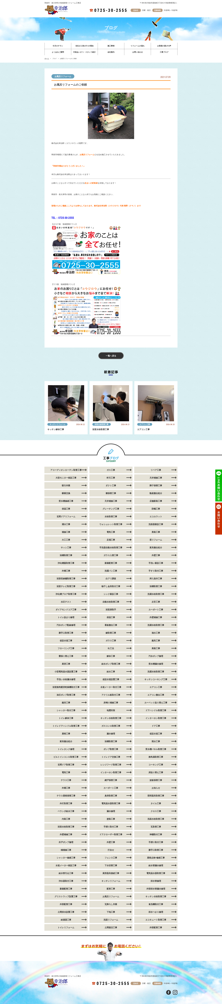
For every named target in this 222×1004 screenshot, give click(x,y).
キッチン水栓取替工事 (110, 718)
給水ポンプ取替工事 (111, 664)
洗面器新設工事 (156, 524)
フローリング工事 (66, 648)
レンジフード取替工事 (110, 764)
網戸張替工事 (111, 780)
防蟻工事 (156, 508)
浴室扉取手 (111, 609)
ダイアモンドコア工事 (66, 609)
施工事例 (111, 46)
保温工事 (66, 508)
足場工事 (111, 540)
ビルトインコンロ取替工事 (66, 757)
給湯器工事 (66, 919)
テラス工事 (66, 780)
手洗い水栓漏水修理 (66, 679)
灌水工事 (66, 524)
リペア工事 (156, 470)
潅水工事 (156, 633)
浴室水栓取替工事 (101, 424)
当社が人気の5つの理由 (84, 46)
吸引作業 (66, 485)
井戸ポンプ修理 (66, 842)
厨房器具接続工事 (111, 873)
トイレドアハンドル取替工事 (66, 726)
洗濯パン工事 (111, 571)
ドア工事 (156, 726)
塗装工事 (111, 819)
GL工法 (111, 648)
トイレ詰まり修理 (66, 617)
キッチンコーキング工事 (155, 679)
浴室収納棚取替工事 (66, 578)
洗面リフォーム (111, 919)
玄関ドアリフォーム (66, 516)
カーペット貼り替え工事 (155, 702)
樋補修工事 (66, 850)
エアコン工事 (145, 424)
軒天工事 (111, 477)
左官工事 (156, 602)
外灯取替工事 (66, 803)
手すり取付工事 (156, 571)
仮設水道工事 (66, 640)
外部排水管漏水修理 (155, 888)
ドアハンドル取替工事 (155, 710)
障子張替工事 (156, 485)
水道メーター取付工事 (110, 687)
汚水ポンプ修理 (156, 656)
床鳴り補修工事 (111, 702)
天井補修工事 (156, 477)
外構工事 (66, 571)
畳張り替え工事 (66, 656)
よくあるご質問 (58, 52)
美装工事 (156, 532)
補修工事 (66, 532)
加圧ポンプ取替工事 (66, 695)
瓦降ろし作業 (111, 904)
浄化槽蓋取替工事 (66, 563)
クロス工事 (156, 811)
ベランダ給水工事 (66, 811)
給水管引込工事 (66, 873)
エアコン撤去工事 (156, 695)
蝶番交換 (66, 493)
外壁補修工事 (156, 617)
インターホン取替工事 (155, 718)
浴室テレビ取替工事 (66, 586)
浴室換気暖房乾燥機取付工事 (66, 687)
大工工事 (66, 540)
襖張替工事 (111, 493)
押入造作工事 (156, 578)
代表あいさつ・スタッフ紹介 (84, 52)
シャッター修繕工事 (66, 857)
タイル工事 (156, 803)
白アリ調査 (111, 578)
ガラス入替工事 (111, 555)
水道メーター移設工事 (66, 865)
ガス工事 (111, 470)
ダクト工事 (111, 485)
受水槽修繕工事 (66, 501)
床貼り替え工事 (156, 772)
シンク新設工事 (111, 594)
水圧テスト (66, 602)
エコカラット (156, 516)
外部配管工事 (66, 904)
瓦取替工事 (156, 826)
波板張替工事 (156, 780)
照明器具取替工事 (156, 795)
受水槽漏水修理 (156, 664)
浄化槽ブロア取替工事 (66, 594)
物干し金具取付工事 (111, 586)
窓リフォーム (156, 540)
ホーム (47, 58)
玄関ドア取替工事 (66, 764)
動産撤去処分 (156, 493)
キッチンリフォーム (57, 424)
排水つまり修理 (156, 912)
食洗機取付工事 (156, 904)
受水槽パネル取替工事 (155, 749)
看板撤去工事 (111, 625)
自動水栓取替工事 (111, 602)
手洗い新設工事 (156, 563)
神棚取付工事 (156, 834)
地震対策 (111, 710)
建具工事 (156, 640)
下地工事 (111, 912)
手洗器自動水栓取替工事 (110, 547)
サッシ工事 (66, 547)
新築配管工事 (111, 563)
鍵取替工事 (111, 633)
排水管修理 (156, 881)
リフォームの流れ (138, 46)
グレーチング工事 (111, 508)
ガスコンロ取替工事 (111, 726)
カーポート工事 (156, 609)
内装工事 (66, 819)
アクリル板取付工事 (111, 695)
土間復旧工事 (111, 927)
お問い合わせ (137, 52)
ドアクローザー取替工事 (110, 834)
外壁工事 (156, 555)
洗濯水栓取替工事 (156, 594)
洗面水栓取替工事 (156, 819)
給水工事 (111, 671)
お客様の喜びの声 (164, 46)
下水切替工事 (111, 865)
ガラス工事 (111, 640)
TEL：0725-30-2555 (62, 217)
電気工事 (111, 532)
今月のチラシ (58, 46)
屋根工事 (66, 733)
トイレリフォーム (66, 927)
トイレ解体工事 (66, 718)
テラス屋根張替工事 (66, 795)
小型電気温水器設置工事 (66, 671)
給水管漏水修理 (156, 865)
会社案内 (111, 52)
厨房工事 (66, 664)
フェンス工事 (111, 857)
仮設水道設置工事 (111, 679)
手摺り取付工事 (111, 826)
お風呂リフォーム (63, 76)
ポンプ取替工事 (111, 749)
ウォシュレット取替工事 (110, 524)
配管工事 (111, 888)
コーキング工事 (156, 764)
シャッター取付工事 (66, 710)
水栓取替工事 (111, 516)
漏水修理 (111, 733)
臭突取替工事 (111, 795)
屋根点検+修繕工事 (156, 857)
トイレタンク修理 (66, 749)
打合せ (111, 850)
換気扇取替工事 (156, 757)
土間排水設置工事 (66, 912)
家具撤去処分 (156, 547)
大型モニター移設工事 (66, 477)
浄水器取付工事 (66, 881)
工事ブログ (164, 52)
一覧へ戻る (111, 355)
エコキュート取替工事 (155, 919)
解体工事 (111, 656)
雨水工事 (156, 741)
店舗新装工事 (156, 501)
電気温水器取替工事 (111, 803)
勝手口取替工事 (66, 633)
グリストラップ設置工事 (66, 896)
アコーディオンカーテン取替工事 (66, 470)
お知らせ (156, 788)
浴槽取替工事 (66, 555)
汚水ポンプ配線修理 (66, 625)
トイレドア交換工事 (111, 757)
